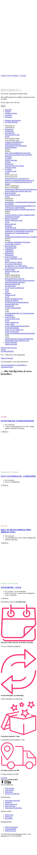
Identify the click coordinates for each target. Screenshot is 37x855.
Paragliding (15, 328)
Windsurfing (18, 333)
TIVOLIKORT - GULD (11, 587)
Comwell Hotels (14, 155)
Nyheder (8, 111)
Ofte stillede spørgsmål (12, 800)
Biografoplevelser (10, 246)
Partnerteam (9, 792)
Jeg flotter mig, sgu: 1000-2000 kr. (16, 266)
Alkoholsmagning (11, 237)
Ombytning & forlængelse (13, 808)
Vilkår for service (10, 831)
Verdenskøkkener (20, 229)
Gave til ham (19, 178)
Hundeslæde (12, 339)
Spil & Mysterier (10, 284)
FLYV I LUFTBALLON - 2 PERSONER (18, 476)
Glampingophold (24, 206)
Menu (3, 106)
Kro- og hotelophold (18, 202)
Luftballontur (9, 249)
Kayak (12, 333)
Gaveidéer (8, 115)
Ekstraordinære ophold (17, 209)
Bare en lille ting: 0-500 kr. (13, 262)
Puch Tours (25, 340)
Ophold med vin (30, 209)
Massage (14, 147)
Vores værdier (9, 788)
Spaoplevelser (9, 304)
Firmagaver (8, 117)
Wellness (8, 293)
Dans (6, 339)
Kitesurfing (25, 333)
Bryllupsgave (9, 129)
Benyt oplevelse (10, 806)
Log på (3, 349)
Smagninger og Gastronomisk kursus (17, 231)
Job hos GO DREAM (12, 794)
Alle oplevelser (10, 133)
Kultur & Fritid (10, 269)
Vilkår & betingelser (11, 827)
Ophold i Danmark (9, 205)
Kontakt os (8, 802)
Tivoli (19, 146)
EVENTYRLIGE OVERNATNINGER (17, 421)
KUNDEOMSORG (11, 122)
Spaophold (8, 202)
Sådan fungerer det (11, 804)
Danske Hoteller (14, 217)
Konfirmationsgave (31, 189)
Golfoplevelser (21, 339)
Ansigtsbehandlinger (22, 302)
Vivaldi (14, 153)
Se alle (17, 135)
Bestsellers (8, 110)
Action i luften (9, 322)
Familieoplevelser (23, 180)
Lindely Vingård (14, 244)
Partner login (9, 815)
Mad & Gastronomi (11, 218)
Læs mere (4, 778)
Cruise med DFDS (26, 155)
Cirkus (24, 280)
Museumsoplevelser (15, 280)
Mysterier (21, 288)
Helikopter (21, 326)
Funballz (32, 333)
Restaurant (8, 224)
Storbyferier (15, 206)
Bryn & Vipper (22, 313)
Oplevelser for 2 (10, 178)
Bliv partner (9, 818)
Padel (28, 339)
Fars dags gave (26, 191)
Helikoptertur (9, 253)
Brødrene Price (22, 153)
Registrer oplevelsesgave (13, 120)
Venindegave (19, 182)
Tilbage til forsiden (7, 358)
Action (10, 367)
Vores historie (9, 790)
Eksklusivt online (10, 167)
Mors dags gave (16, 191)
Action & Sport (10, 317)
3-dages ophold (14, 207)
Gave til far (11, 182)
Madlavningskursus (23, 237)
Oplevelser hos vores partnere (14, 166)
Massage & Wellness (11, 299)
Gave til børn (13, 180)
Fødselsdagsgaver (11, 146)
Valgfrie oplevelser (11, 113)
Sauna (12, 308)
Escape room (14, 288)
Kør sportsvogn (17, 340)
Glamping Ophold (11, 142)
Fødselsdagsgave (10, 189)
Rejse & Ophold (10, 193)
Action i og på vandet (12, 330)
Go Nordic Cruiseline (22, 215)
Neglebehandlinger (11, 313)
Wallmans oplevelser (18, 282)
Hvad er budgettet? (11, 257)
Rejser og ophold (16, 365)
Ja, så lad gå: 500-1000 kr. (13, 264)
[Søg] (21, 90)
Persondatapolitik (10, 829)
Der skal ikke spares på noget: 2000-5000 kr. (19, 268)
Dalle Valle (8, 153)
